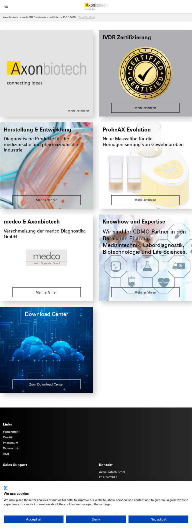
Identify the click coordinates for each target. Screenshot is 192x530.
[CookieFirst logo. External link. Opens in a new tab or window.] (6, 488)
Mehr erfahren (78, 111)
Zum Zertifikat (86, 17)
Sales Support (15, 464)
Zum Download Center (46, 384)
